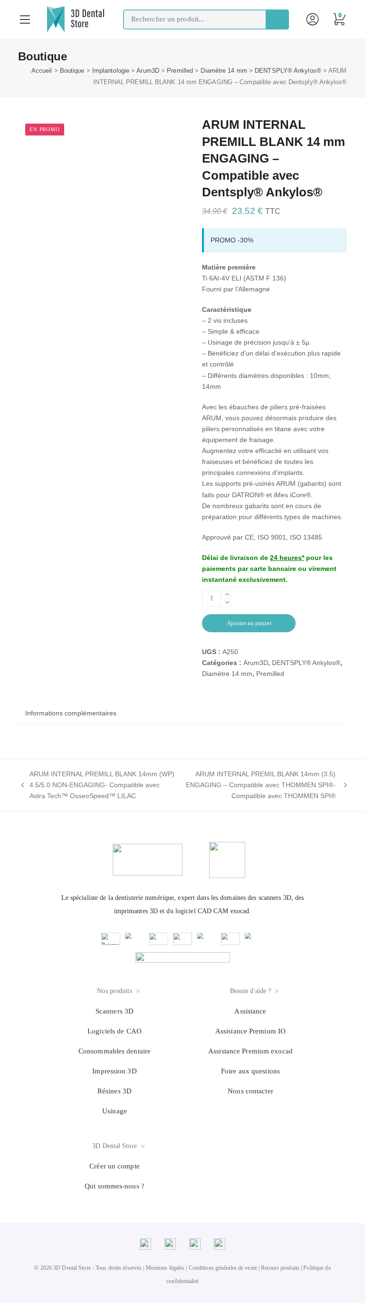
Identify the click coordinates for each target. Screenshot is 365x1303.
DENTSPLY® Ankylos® (288, 70)
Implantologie (110, 70)
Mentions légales (165, 1267)
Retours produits (280, 1267)
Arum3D (147, 70)
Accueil (41, 70)
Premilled (180, 70)
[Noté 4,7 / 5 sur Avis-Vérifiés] (182, 957)
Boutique (72, 70)
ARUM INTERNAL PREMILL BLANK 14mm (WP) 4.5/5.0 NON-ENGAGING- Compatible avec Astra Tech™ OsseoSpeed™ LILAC (96, 785)
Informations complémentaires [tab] (70, 713)
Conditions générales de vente (223, 1267)
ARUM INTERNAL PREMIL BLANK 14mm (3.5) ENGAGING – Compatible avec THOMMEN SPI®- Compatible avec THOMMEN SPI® (260, 785)
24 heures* (287, 557)
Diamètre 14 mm (224, 70)
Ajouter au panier (249, 623)
